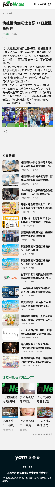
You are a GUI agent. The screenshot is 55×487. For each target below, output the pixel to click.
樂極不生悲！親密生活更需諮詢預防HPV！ (9, 423)
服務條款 (11, 472)
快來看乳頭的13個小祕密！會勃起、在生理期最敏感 (27, 399)
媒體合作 (43, 472)
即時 (10, 13)
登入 (50, 4)
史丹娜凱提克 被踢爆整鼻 (10, 399)
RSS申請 (42, 4)
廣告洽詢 (33, 472)
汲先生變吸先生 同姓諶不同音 (44, 399)
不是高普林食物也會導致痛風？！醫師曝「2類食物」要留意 (44, 423)
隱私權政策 (22, 472)
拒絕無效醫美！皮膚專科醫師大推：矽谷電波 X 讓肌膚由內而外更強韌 (27, 423)
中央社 (6, 34)
